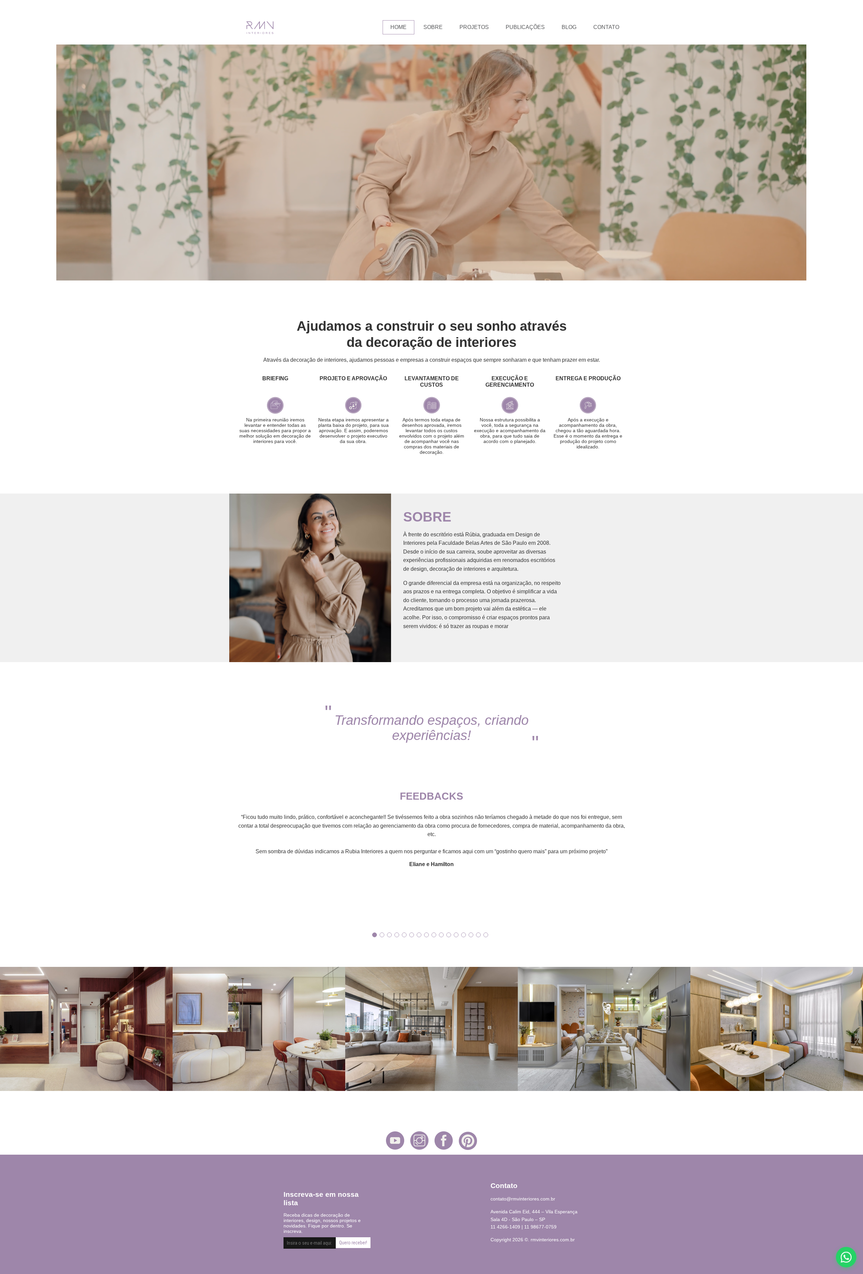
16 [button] (485, 934)
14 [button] (471, 934)
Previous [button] (231, 866)
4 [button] (396, 934)
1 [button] (374, 934)
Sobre (433, 27)
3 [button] (389, 934)
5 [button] (404, 934)
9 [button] (434, 934)
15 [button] (478, 934)
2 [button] (382, 934)
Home (398, 27)
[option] (431, 840)
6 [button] (411, 934)
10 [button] (441, 934)
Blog (569, 27)
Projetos (474, 27)
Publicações (525, 27)
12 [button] (456, 934)
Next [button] (632, 866)
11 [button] (448, 934)
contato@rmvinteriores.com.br (522, 1199)
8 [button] (426, 934)
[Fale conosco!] (846, 1257)
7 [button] (419, 934)
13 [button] (463, 934)
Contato (606, 27)
